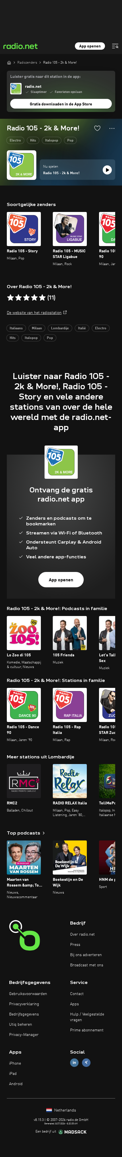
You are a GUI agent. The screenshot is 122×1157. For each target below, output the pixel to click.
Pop (70, 140)
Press (75, 945)
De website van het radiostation (34, 313)
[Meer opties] (112, 128)
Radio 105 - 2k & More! (61, 173)
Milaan (37, 328)
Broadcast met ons (86, 965)
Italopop (51, 140)
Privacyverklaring (24, 1004)
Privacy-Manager (24, 1035)
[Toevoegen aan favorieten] (97, 128)
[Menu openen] (115, 46)
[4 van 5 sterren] (34, 298)
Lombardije (60, 328)
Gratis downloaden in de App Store (61, 104)
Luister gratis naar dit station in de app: (45, 77)
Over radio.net (82, 935)
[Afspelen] (107, 169)
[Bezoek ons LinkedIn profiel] (74, 1063)
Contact (77, 994)
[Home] (9, 62)
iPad (13, 1074)
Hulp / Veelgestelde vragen (87, 1017)
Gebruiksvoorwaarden (28, 994)
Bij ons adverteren (86, 955)
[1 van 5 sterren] (10, 298)
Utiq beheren (20, 1025)
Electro (15, 140)
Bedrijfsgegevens (24, 1014)
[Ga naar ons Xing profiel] (86, 1063)
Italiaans (16, 328)
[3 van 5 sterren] (26, 298)
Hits (33, 140)
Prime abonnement (87, 1030)
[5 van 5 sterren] (42, 298)
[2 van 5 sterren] (18, 298)
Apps (74, 1004)
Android (16, 1084)
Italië (82, 328)
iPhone (15, 1064)
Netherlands (64, 1110)
